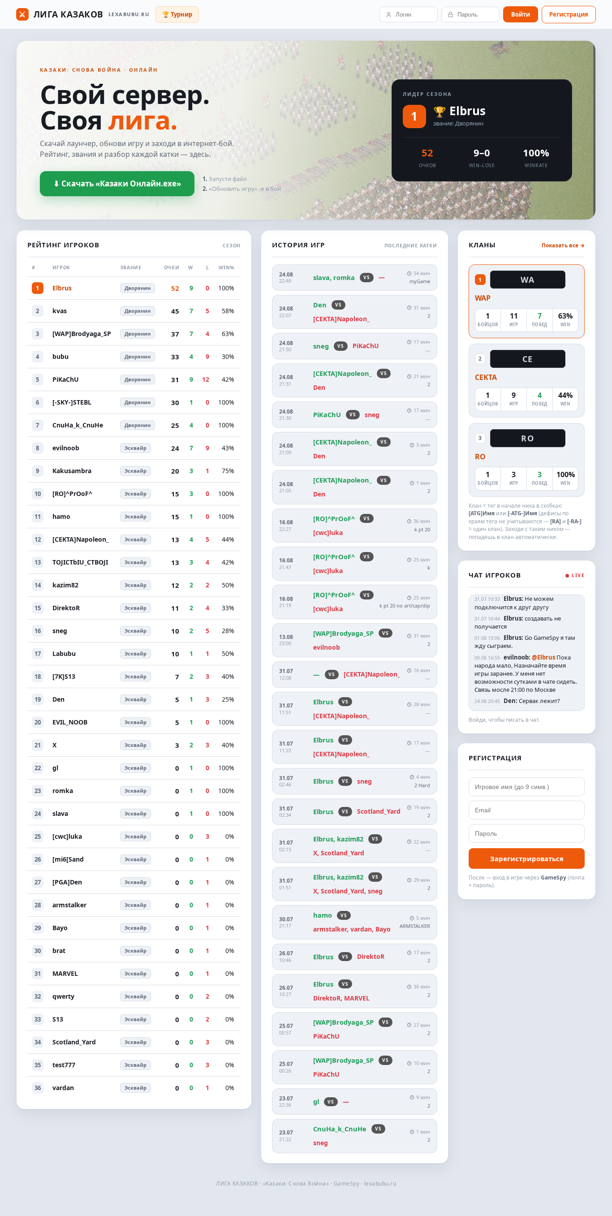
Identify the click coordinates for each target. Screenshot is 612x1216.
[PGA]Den (67, 882)
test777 (63, 1065)
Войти (520, 14)
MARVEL (65, 973)
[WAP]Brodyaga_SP (81, 333)
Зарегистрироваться (527, 858)
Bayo (60, 927)
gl (55, 767)
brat (58, 950)
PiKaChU (65, 379)
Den (58, 699)
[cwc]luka (67, 836)
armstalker (69, 905)
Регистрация (568, 14)
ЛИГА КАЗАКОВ (84, 14)
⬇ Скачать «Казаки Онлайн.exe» (117, 183)
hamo (61, 516)
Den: (510, 701)
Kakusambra (71, 470)
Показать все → (563, 245)
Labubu (64, 653)
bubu (60, 356)
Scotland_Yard (74, 1042)
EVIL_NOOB (69, 722)
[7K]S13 (63, 676)
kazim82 (65, 585)
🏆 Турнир (177, 14)
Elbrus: (513, 599)
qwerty (63, 996)
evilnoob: (517, 657)
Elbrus (467, 111)
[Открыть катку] (354, 311)
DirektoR (66, 608)
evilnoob (65, 448)
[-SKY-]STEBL (71, 402)
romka (62, 790)
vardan (63, 1087)
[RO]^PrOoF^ (72, 493)
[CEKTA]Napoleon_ (80, 539)
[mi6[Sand (68, 859)
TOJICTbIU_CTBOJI (80, 562)
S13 (57, 1019)
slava (60, 813)
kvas (59, 310)
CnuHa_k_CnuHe (77, 425)
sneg (59, 630)
